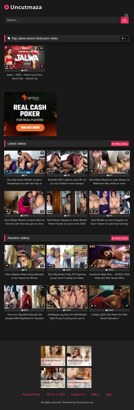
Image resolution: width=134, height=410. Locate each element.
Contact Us (78, 394)
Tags (109, 394)
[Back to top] (123, 399)
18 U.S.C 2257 (55, 394)
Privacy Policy (31, 394)
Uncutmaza (25, 7)
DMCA (95, 394)
